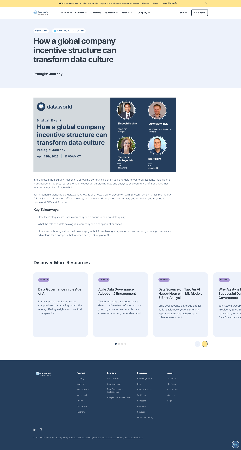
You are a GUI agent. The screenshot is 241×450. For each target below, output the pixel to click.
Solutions (79, 12)
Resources (126, 12)
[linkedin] (34, 429)
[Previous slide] (197, 344)
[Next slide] (205, 344)
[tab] (116, 344)
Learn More (168, 3)
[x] (41, 429)
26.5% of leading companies (87, 179)
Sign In (183, 12)
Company (142, 12)
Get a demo (199, 12)
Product (65, 12)
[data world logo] (43, 12)
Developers (109, 12)
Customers (96, 12)
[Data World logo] (55, 374)
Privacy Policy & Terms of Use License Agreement (78, 437)
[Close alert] (206, 3)
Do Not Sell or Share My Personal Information (122, 437)
